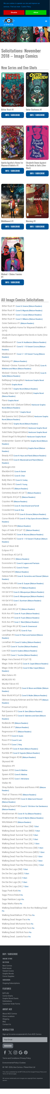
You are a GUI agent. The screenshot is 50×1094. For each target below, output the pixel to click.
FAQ (4, 1022)
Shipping (6, 1019)
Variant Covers (8, 971)
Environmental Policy (11, 1063)
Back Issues (7, 968)
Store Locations (9, 1016)
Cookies (23, 1063)
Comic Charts (8, 996)
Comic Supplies (8, 976)
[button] (46, 21)
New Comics (7, 966)
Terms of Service (8, 1074)
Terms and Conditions (11, 1058)
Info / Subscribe (12, 115)
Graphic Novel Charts (10, 998)
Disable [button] (14, 12)
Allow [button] (36, 12)
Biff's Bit (6, 993)
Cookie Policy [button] (26, 7)
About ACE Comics (10, 1014)
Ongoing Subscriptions (11, 983)
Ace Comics (20, 21)
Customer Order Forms (11, 1004)
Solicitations (7, 1001)
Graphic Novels (8, 974)
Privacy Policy (25, 1058)
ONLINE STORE (7, 958)
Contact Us (7, 1024)
